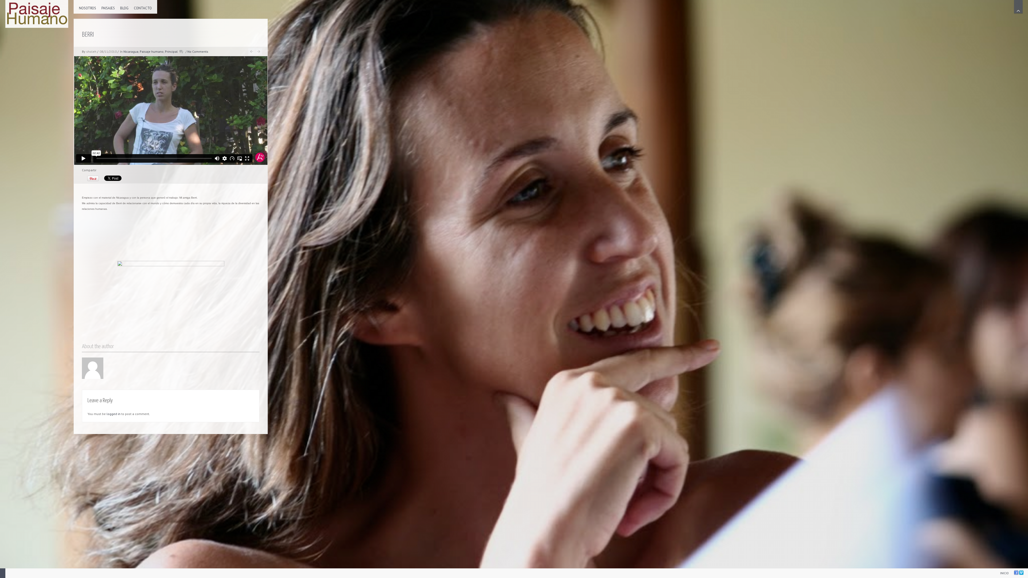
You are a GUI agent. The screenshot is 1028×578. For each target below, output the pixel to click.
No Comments (197, 52)
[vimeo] (1021, 573)
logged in (113, 414)
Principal (171, 52)
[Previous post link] (251, 51)
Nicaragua (130, 52)
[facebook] (1016, 573)
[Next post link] (258, 51)
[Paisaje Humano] (36, 14)
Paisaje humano (152, 52)
